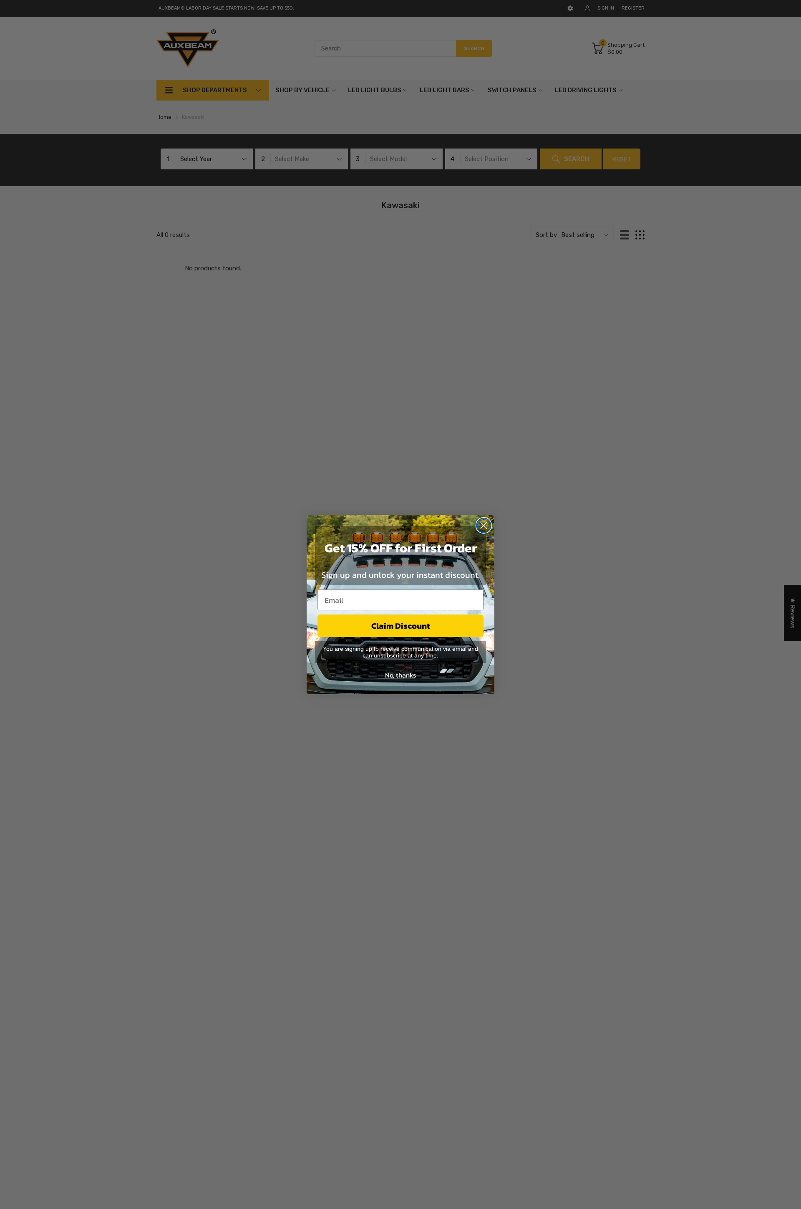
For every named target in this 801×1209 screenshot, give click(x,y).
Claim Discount (400, 626)
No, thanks (400, 675)
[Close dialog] (483, 525)
